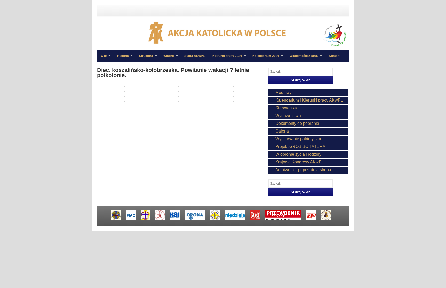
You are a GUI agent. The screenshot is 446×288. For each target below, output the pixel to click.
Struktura (144, 58)
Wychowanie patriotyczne (298, 139)
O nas (105, 56)
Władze (167, 58)
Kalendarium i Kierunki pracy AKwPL (309, 100)
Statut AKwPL (194, 56)
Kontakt (334, 56)
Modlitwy (283, 92)
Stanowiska (286, 108)
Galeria (282, 131)
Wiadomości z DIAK (302, 58)
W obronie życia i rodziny (298, 154)
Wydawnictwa (288, 115)
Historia (121, 58)
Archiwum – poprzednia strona (303, 170)
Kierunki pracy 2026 (225, 58)
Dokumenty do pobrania (297, 123)
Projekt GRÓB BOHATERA (300, 146)
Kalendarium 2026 (264, 58)
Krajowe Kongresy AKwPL (299, 162)
